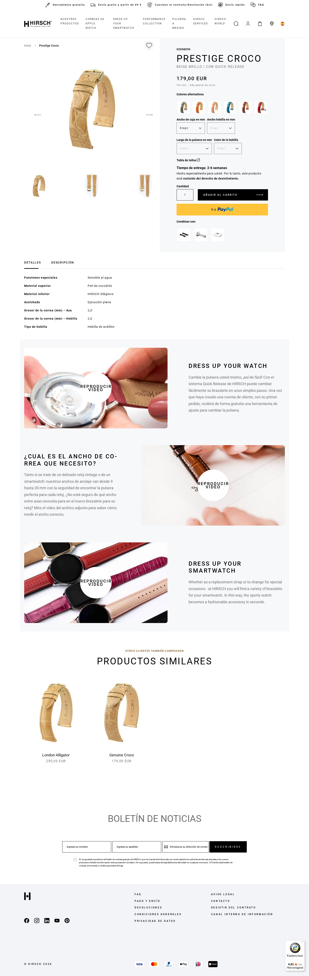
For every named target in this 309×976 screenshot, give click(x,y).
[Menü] (302, 942)
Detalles (32, 262)
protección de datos (125, 862)
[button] (34, 115)
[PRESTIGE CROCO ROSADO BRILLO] (214, 107)
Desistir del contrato (233, 907)
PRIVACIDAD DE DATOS (155, 921)
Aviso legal (223, 894)
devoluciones (148, 907)
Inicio (28, 45)
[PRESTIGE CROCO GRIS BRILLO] (184, 107)
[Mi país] (282, 23)
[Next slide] (262, 110)
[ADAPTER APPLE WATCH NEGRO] (184, 234)
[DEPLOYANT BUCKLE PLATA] (200, 234)
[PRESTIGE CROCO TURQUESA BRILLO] (230, 107)
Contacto (220, 901)
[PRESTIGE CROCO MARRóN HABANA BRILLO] (245, 107)
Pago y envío (147, 901)
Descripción (62, 262)
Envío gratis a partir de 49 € (120, 4)
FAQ (261, 4)
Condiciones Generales (158, 914)
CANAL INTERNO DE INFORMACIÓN (242, 914)
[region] (222, 108)
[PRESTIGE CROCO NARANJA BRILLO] (199, 107)
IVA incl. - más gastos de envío (196, 85)
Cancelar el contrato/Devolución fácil (184, 4)
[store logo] (38, 24)
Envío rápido (235, 4)
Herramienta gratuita (69, 4)
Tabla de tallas (187, 160)
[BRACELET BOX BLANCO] (217, 234)
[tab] (32, 262)
